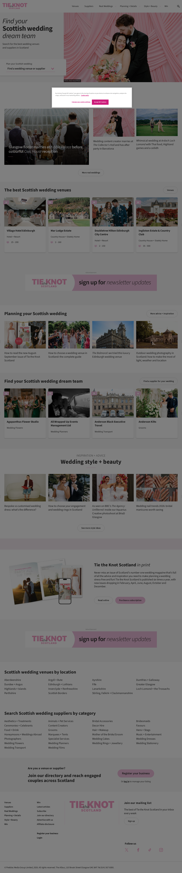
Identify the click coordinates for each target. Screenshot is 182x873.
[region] (92, 97)
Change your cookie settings (81, 102)
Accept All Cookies (100, 102)
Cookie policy (85, 95)
